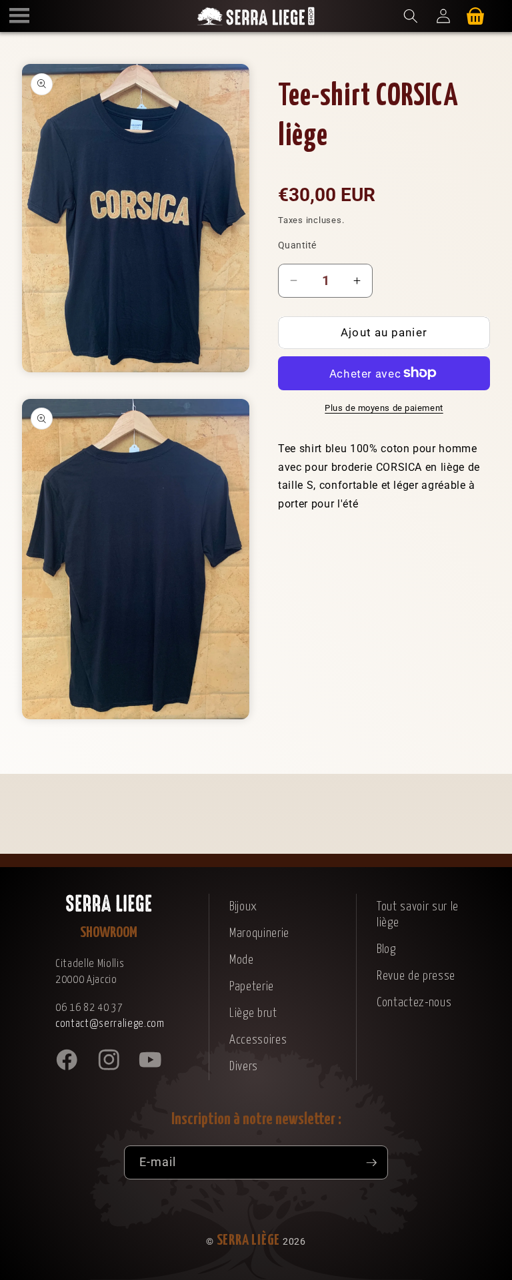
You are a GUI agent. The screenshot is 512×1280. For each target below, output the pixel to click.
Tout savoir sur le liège (418, 914)
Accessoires (258, 1040)
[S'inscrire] (371, 1162)
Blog (386, 949)
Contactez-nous (414, 1002)
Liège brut (253, 1013)
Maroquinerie (259, 933)
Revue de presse (416, 976)
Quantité (297, 245)
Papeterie (251, 986)
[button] (19, 16)
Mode (241, 960)
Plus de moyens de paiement (384, 408)
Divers (243, 1066)
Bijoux (243, 906)
